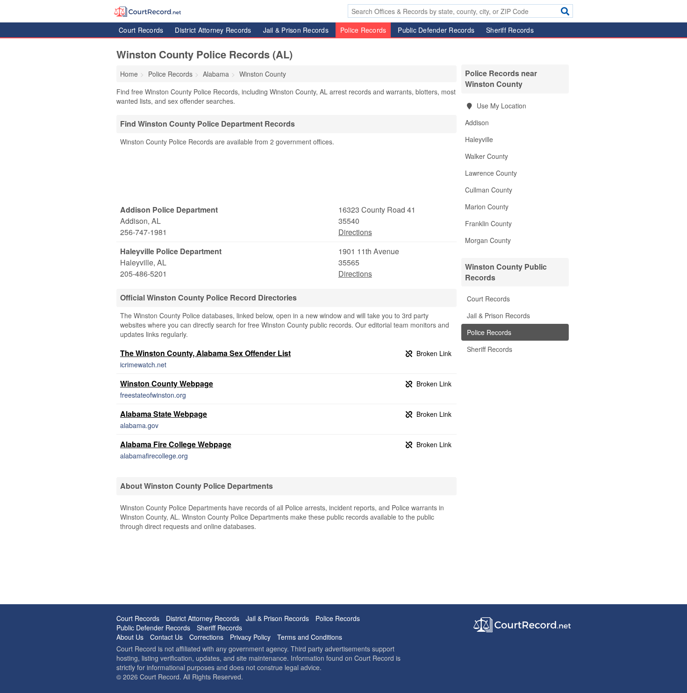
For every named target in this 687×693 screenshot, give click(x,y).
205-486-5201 (143, 273)
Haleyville (479, 139)
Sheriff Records (510, 30)
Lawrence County (491, 173)
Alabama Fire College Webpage (175, 444)
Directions (355, 232)
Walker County (486, 156)
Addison (477, 122)
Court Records (141, 30)
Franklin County (488, 223)
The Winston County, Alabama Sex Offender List (205, 353)
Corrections (206, 637)
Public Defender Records (436, 30)
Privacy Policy (250, 637)
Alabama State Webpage (163, 413)
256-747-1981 (143, 232)
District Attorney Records (213, 30)
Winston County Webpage (166, 383)
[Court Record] (147, 10)
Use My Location (500, 105)
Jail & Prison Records (296, 30)
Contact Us (166, 637)
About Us (129, 637)
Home (129, 74)
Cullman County (488, 189)
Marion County (486, 206)
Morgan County (488, 240)
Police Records (363, 30)
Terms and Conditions (309, 637)
